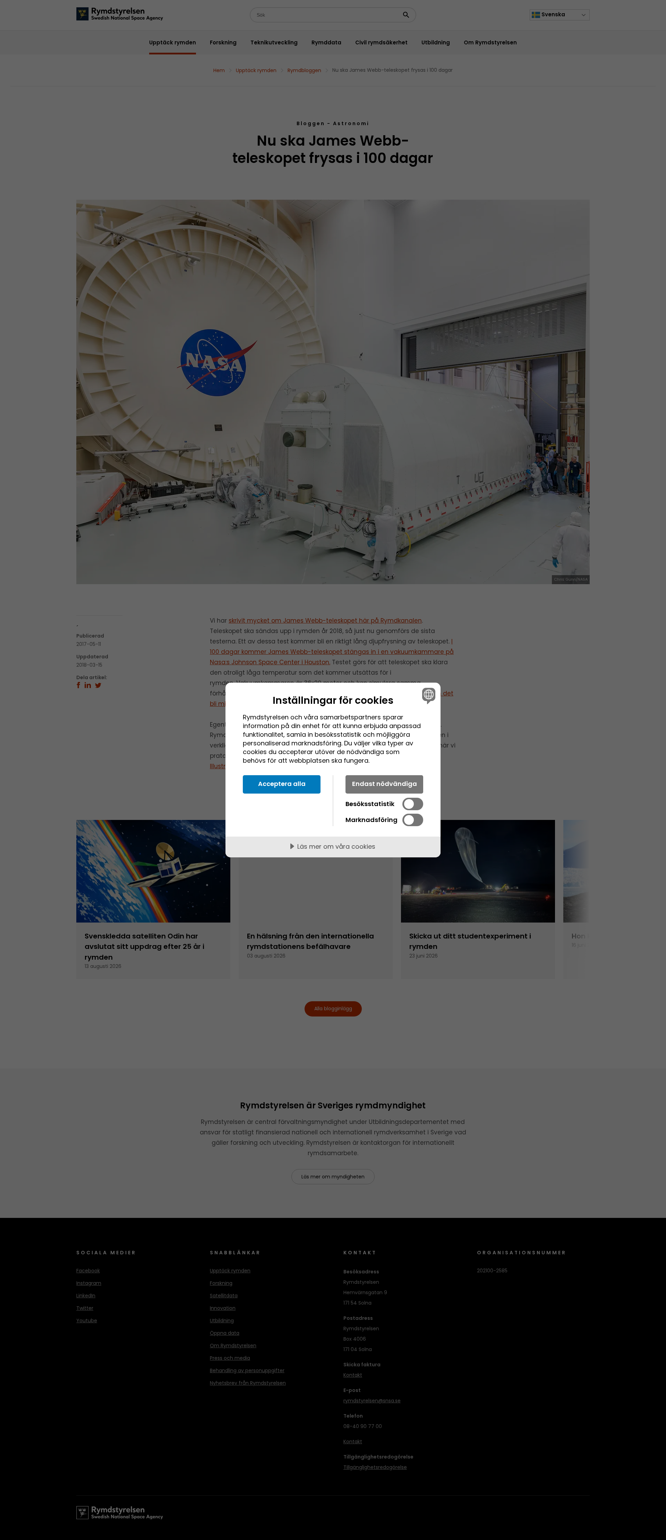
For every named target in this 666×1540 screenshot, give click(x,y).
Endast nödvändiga (384, 783)
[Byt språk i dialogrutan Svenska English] (428, 696)
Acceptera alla (282, 783)
